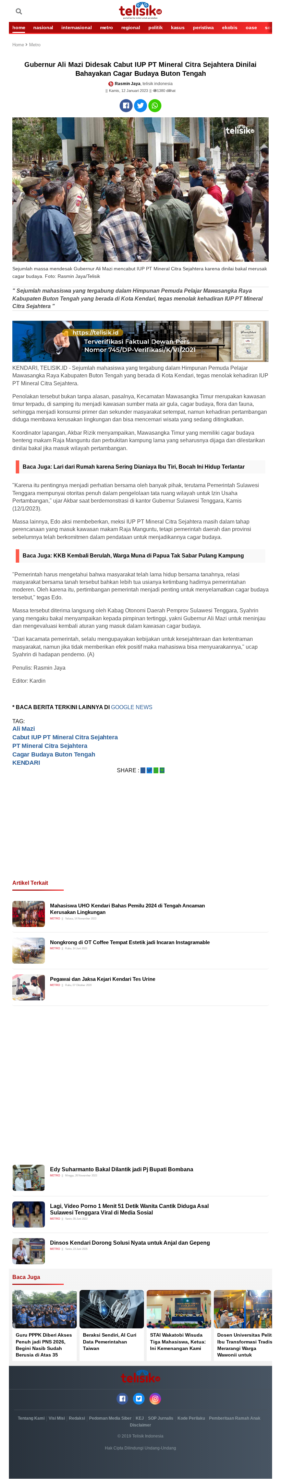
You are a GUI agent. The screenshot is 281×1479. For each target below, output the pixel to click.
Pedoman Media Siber (110, 1418)
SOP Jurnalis (160, 1418)
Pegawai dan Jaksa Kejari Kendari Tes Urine (102, 979)
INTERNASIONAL (76, 27)
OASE (251, 27)
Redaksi (77, 1418)
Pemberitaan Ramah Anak (234, 1418)
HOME (18, 27)
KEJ (140, 1418)
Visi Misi (57, 1418)
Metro (34, 45)
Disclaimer (140, 1425)
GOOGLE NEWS (131, 707)
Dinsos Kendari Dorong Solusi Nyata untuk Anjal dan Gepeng (130, 1243)
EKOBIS (229, 27)
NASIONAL (43, 27)
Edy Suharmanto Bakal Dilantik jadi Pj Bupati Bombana (121, 1169)
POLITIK (155, 27)
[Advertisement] (140, 835)
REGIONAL (130, 27)
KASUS (178, 27)
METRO (106, 27)
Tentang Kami (31, 1418)
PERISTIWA (203, 27)
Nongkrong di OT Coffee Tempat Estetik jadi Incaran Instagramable (130, 942)
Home (18, 45)
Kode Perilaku (191, 1418)
